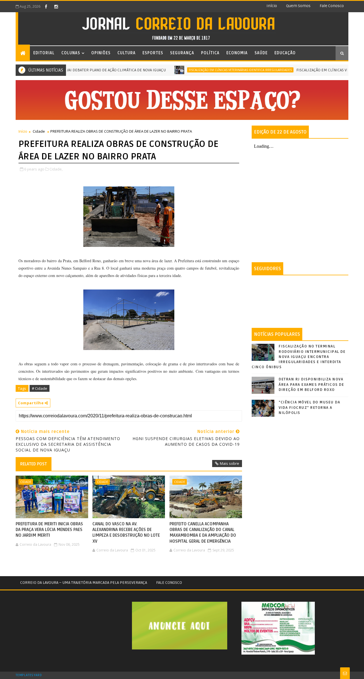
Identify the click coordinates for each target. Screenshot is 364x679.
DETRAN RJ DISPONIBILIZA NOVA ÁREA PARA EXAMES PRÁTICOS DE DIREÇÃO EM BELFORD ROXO (311, 384)
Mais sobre (229, 463)
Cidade (39, 131)
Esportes (152, 53)
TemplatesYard (29, 675)
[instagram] (56, 6)
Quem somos (298, 5)
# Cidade (39, 388)
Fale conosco (332, 5)
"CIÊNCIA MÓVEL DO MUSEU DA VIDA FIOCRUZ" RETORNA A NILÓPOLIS (309, 407)
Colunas (70, 53)
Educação (285, 53)
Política (210, 53)
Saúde (261, 53)
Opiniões (101, 53)
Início (271, 5)
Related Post (33, 463)
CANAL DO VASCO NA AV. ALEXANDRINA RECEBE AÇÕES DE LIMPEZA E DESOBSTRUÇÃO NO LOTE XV (126, 532)
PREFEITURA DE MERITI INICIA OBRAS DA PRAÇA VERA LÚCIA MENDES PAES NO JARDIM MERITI (49, 529)
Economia (237, 53)
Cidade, (56, 169)
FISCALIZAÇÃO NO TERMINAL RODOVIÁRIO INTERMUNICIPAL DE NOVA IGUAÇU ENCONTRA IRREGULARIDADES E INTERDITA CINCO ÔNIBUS (299, 356)
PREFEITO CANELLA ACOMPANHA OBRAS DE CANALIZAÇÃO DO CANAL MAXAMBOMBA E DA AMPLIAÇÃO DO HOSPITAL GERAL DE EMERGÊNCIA (202, 532)
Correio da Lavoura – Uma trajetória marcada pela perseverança (83, 582)
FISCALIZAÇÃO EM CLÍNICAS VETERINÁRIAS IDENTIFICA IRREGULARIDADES (227, 70)
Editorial (44, 53)
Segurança (182, 53)
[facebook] (46, 6)
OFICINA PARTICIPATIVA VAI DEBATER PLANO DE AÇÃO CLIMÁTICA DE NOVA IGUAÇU (82, 70)
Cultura (126, 53)
